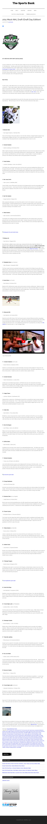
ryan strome (21, 743)
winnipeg (7, 747)
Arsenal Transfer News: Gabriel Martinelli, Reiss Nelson (13, 765)
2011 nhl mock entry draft (25, 730)
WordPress (26, 819)
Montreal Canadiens (6, 739)
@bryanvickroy (34, 724)
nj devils (37, 740)
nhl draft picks (36, 739)
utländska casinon (6, 780)
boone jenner (17, 731)
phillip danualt (29, 742)
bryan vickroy (33, 731)
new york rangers (27, 739)
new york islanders (20, 739)
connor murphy (24, 734)
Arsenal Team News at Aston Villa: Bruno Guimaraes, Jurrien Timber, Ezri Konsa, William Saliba (21, 763)
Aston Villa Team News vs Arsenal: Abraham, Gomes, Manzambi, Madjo (16, 768)
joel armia (23, 736)
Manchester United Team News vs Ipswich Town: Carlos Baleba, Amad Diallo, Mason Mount (20, 772)
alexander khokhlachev (39, 730)
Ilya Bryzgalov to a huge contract (8, 69)
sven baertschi (13, 744)
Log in (29, 819)
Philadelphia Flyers (23, 742)
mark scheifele (20, 738)
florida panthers (21, 735)
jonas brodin (28, 736)
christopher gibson (10, 734)
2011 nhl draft (9, 730)
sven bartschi (19, 744)
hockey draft (33, 735)
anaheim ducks (5, 731)
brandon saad (28, 731)
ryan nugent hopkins (14, 743)
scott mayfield (32, 743)
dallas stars (30, 734)
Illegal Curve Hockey (34, 248)
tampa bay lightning (25, 744)
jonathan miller (40, 736)
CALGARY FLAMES (27, 732)
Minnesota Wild (39, 738)
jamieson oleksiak (18, 736)
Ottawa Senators (16, 742)
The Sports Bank (23, 3)
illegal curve (38, 735)
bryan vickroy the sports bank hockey (11, 732)
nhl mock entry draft (21, 740)
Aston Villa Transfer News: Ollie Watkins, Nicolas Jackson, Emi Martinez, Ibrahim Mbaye (20, 770)
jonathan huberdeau (34, 736)
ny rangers (11, 742)
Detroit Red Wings (35, 734)
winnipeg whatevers (13, 747)
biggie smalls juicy (11, 731)
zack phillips (19, 747)
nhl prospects (28, 740)
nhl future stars (9, 740)
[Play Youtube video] (23, 342)
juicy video (10, 738)
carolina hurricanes (34, 732)
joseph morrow (5, 738)
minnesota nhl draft (32, 738)
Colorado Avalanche (17, 734)
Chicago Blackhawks (10, 728)
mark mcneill (14, 738)
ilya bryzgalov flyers (11, 736)
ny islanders (6, 742)
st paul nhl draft (8, 744)
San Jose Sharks (26, 743)
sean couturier (38, 743)
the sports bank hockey (40, 744)
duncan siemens (9, 735)
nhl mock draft (15, 740)
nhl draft (32, 739)
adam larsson (32, 730)
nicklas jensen (33, 740)
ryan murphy (8, 743)
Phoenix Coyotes (35, 742)
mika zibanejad (25, 738)
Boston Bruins (22, 731)
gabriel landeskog (28, 735)
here (32, 91)
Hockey (15, 728)
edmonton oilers (15, 735)
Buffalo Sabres (21, 732)
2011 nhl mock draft (16, 730)
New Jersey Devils (13, 739)
